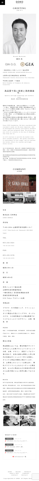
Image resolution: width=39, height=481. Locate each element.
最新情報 (9, 438)
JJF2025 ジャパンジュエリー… (18, 452)
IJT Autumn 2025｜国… (15, 446)
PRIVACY (25, 475)
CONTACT (14, 475)
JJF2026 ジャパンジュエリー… (18, 441)
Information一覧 (20, 456)
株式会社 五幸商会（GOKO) (19, 2)
